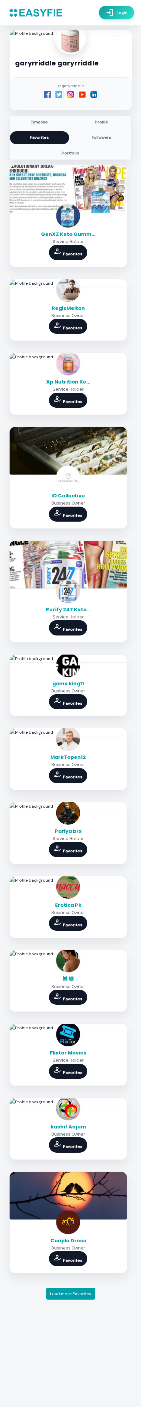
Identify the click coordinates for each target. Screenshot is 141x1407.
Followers (101, 137)
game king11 (68, 683)
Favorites (39, 137)
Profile (101, 122)
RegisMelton (68, 308)
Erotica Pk (68, 905)
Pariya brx (68, 831)
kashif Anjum (68, 1126)
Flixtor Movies (68, 1052)
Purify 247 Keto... (68, 609)
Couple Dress (68, 1240)
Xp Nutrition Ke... (68, 381)
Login (116, 12)
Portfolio (70, 153)
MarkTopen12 (68, 757)
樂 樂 (68, 978)
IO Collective (68, 495)
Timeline (39, 122)
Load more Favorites (70, 1294)
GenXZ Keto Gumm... (68, 234)
